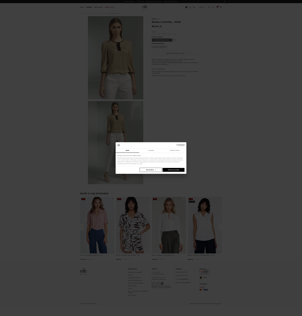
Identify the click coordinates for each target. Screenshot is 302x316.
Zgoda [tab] (127, 150)
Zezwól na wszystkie (173, 169)
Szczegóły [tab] (151, 150)
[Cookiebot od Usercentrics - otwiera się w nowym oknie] (178, 145)
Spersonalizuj (150, 169)
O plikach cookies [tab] (175, 150)
